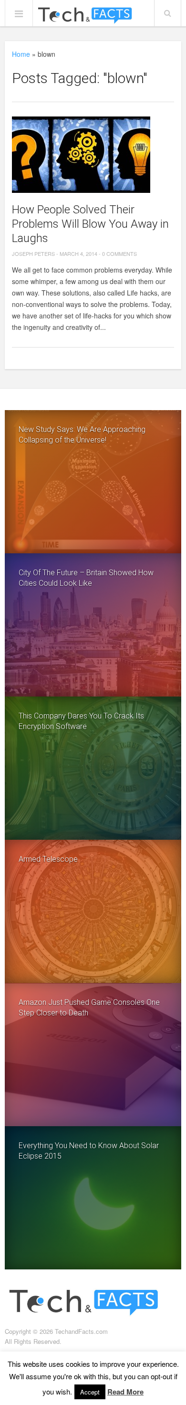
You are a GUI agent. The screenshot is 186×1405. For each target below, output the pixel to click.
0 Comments (119, 253)
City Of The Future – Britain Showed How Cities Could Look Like (86, 578)
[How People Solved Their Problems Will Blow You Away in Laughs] (93, 154)
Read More (125, 1391)
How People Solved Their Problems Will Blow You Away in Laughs (90, 224)
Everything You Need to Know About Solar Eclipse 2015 (89, 1151)
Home (21, 54)
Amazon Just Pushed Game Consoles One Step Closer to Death (89, 1007)
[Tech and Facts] (84, 16)
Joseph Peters (33, 253)
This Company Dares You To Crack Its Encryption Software (81, 721)
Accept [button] (90, 1391)
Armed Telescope (48, 859)
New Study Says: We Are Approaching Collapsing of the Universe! (82, 434)
